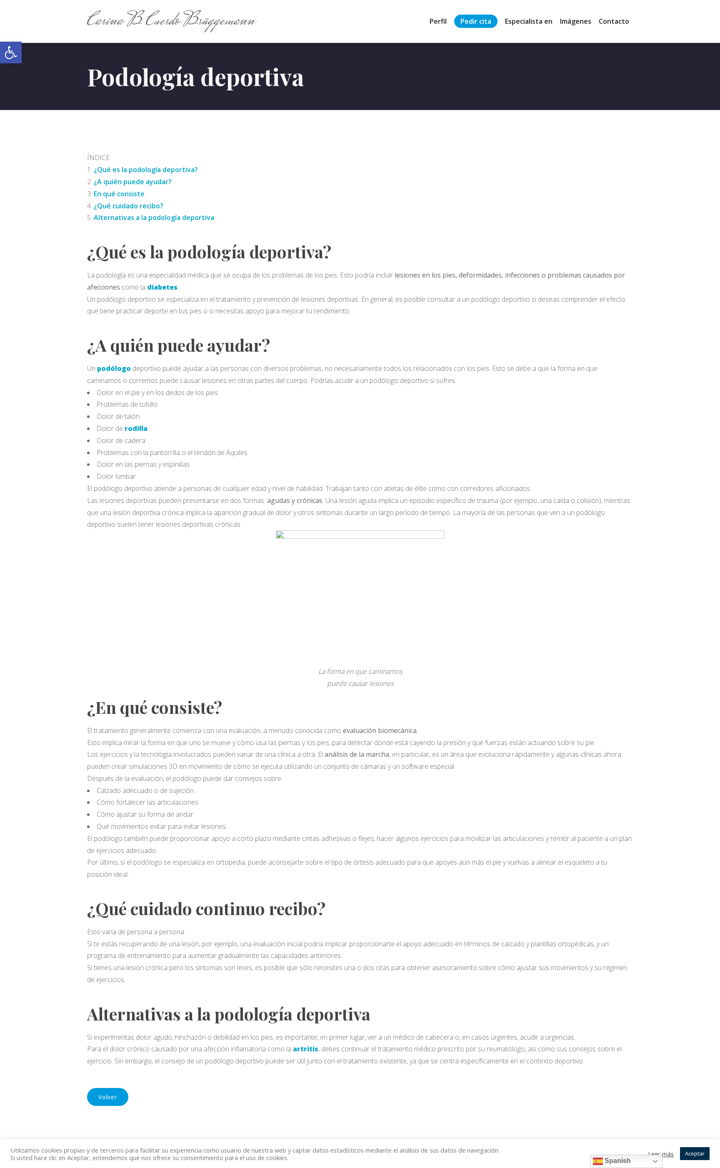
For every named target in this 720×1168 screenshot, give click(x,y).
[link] (11, 52)
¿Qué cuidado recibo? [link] (128, 205)
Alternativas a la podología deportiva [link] (154, 217)
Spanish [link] (617, 1160)
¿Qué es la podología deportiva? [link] (146, 169)
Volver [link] (107, 1097)
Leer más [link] (661, 1154)
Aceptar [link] (695, 1153)
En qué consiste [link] (119, 193)
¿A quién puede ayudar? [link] (133, 181)
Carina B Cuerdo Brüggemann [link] (171, 21)
